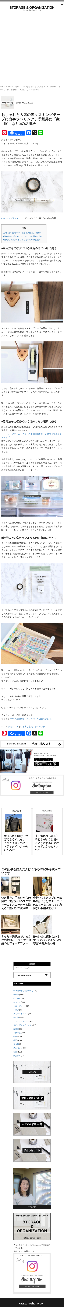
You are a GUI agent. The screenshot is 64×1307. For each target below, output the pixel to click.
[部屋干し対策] (32, 761)
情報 (15, 1036)
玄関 (15, 1052)
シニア (16, 1010)
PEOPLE (17, 998)
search (32, 964)
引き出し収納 (26, 726)
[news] (32, 1072)
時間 (15, 1040)
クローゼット (18, 1006)
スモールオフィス (20, 1014)
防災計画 (17, 1056)
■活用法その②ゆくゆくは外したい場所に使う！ (24, 236)
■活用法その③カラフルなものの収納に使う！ (23, 240)
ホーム (2, 87)
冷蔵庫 (16, 1029)
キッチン (17, 1002)
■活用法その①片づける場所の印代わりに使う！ (24, 233)
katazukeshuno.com (32, 1303)
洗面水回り (17, 1048)
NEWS (16, 995)
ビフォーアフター (20, 1021)
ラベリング (40, 726)
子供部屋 (17, 1033)
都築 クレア (13, 726)
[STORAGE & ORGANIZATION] (32, 1226)
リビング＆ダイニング (16, 87)
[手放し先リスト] (32, 744)
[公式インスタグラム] (32, 785)
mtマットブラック (9, 218)
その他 (16, 1017)
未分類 (16, 1044)
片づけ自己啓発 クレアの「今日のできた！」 (31, 719)
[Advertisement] (32, 44)
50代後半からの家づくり (23, 991)
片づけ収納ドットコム (32, 8)
